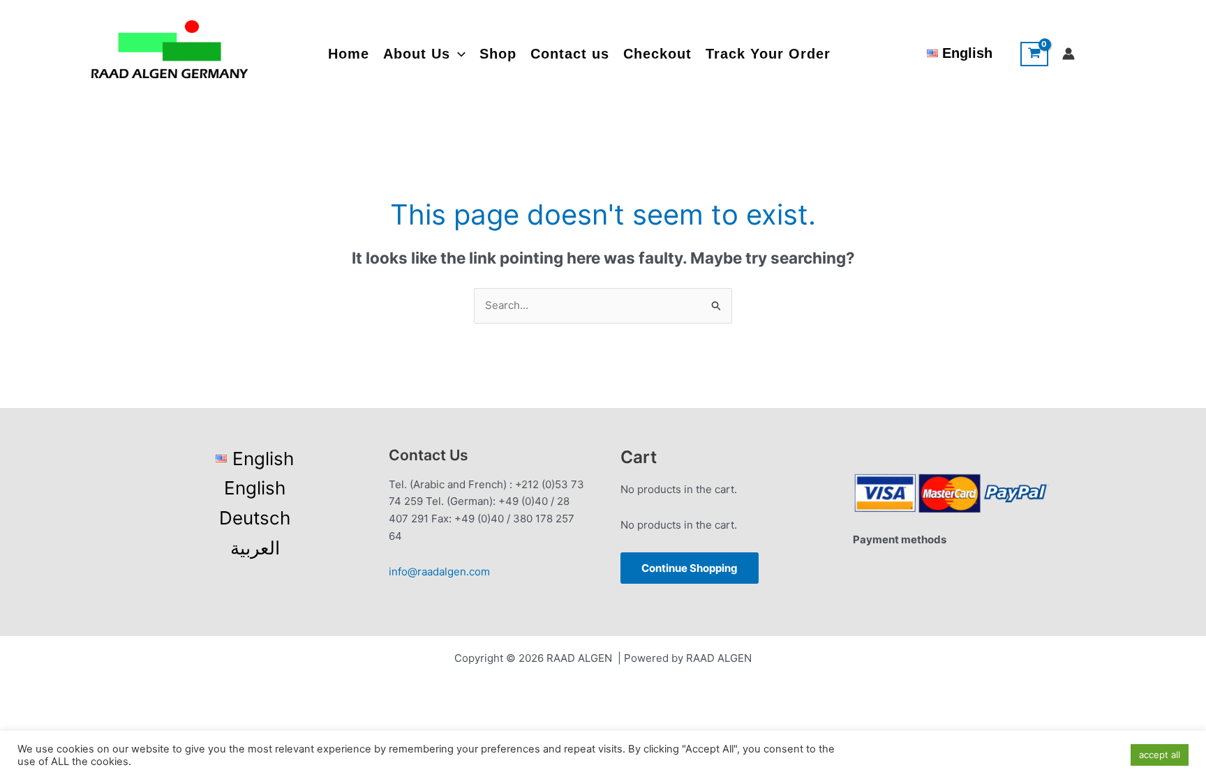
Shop (497, 53)
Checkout (657, 53)
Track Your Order (768, 53)
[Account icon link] (1068, 53)
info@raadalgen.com (439, 571)
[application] (458, 54)
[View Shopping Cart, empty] (1034, 54)
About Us (416, 53)
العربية (255, 548)
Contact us (569, 53)
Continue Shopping (689, 568)
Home (348, 53)
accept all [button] (1159, 754)
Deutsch (254, 518)
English (254, 488)
